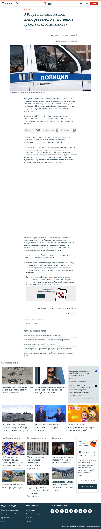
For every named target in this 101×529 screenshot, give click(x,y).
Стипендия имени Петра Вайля (12, 514)
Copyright (29, 521)
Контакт (4, 521)
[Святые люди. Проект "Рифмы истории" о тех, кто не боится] (63, 448)
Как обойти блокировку (34, 514)
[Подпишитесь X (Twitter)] (62, 511)
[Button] (56, 35)
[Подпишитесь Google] (52, 511)
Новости (27, 10)
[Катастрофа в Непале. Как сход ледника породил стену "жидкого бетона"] (17, 375)
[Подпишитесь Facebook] (57, 511)
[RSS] (80, 511)
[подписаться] (90, 511)
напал (54, 147)
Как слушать (30, 510)
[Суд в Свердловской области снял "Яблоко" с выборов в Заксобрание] (38, 479)
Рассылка (29, 518)
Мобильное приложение (10, 510)
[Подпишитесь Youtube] (66, 511)
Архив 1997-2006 (7, 518)
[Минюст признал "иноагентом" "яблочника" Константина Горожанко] (38, 448)
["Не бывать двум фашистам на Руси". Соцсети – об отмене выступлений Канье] (50, 375)
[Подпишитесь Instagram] (76, 511)
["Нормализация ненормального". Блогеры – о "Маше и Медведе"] (83, 413)
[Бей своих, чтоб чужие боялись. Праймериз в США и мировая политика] (13, 448)
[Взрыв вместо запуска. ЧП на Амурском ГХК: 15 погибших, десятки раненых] (63, 473)
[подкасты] (87, 3)
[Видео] (81, 3)
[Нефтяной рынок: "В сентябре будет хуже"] (13, 476)
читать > (40, 296)
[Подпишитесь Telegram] (71, 511)
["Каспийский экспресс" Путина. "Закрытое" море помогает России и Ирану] (17, 413)
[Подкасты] (85, 511)
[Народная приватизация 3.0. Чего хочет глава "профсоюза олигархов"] (50, 413)
